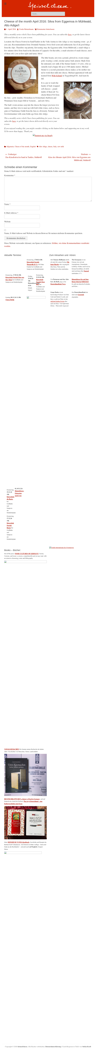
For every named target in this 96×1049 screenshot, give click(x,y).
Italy (54, 146)
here (70, 34)
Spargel (86, 271)
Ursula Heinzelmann (26, 29)
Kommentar (9, 175)
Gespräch (81, 295)
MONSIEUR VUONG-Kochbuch (18, 842)
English (33, 146)
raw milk (61, 146)
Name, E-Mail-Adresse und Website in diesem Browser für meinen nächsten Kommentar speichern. (43, 233)
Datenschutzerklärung (53, 1046)
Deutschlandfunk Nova (58, 284)
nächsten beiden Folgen (57, 301)
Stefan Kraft (86, 1046)
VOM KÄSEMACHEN (11, 749)
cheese (50, 146)
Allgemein (10, 146)
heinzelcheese (22, 1046)
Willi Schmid (57, 75)
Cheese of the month (22, 146)
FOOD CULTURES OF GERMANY (27, 554)
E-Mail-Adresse (11, 212)
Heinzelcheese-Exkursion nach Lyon (19, 493)
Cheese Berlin (10, 300)
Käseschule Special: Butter (10, 525)
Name (7, 204)
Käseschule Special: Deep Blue (40, 282)
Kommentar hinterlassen (45, 29)
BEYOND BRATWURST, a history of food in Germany (22, 799)
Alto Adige (43, 146)
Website (7, 221)
